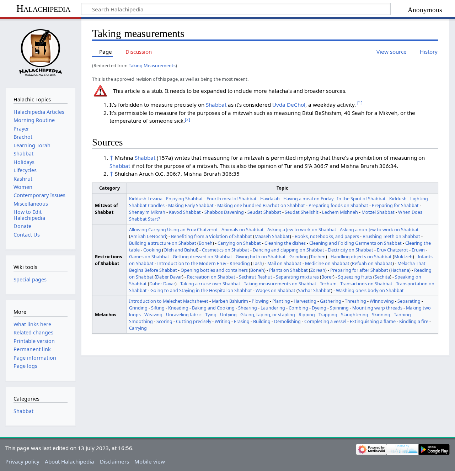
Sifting (158, 308)
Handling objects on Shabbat (361, 256)
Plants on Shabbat (288, 270)
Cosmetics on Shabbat (225, 250)
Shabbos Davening (224, 212)
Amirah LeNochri (148, 236)
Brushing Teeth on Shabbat (391, 236)
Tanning (402, 314)
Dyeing (319, 308)
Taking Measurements (152, 65)
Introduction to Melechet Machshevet (168, 301)
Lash (257, 263)
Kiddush (398, 198)
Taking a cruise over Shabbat (210, 283)
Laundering (273, 308)
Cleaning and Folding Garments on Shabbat (355, 243)
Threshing (355, 301)
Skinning (381, 314)
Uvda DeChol (288, 104)
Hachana (400, 270)
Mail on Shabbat (284, 263)
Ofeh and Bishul (180, 250)
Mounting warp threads (377, 308)
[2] (187, 119)
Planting (281, 301)
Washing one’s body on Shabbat (370, 290)
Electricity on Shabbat (350, 250)
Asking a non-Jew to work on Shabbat (379, 229)
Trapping (327, 314)
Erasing (242, 321)
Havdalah (270, 198)
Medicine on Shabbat (327, 263)
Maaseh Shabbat (272, 236)
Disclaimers (114, 461)
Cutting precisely (193, 321)
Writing (222, 321)
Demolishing (287, 321)
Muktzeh (403, 256)
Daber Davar (169, 277)
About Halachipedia (69, 461)
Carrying (138, 328)
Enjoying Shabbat (184, 198)
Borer (327, 277)
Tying (210, 314)
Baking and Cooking (213, 308)
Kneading (240, 263)
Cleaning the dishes (285, 243)
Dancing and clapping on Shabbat (288, 250)
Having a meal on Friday (308, 198)
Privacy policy (22, 461)
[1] (360, 103)
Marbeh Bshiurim (230, 301)
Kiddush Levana (145, 198)
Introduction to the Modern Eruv (191, 263)
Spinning (339, 308)
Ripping (307, 314)
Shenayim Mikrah (147, 212)
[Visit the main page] (40, 52)
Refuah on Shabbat (372, 263)
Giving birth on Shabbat (261, 256)
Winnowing (382, 301)
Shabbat (216, 104)
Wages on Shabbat (275, 290)
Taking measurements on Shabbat (280, 283)
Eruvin (418, 250)
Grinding (298, 256)
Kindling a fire (413, 321)
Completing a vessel (325, 321)
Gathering (330, 301)
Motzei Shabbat (378, 212)
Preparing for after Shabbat (359, 270)
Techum (328, 283)
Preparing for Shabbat (395, 205)
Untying (228, 314)
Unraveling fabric (184, 314)
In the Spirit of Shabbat (361, 198)
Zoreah (317, 270)
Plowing (260, 301)
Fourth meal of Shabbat (232, 198)
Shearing (247, 308)
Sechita (382, 277)
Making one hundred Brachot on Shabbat (261, 205)
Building (262, 321)
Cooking (152, 250)
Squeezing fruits (355, 277)
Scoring (164, 321)
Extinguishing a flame (373, 321)
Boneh (206, 243)
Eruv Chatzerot (392, 250)
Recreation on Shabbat (211, 277)
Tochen (318, 256)
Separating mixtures (297, 277)
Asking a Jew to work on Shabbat (301, 229)
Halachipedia (43, 8)
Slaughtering (354, 314)
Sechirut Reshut (255, 277)
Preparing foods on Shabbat (338, 205)
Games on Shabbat (149, 256)
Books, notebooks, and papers (327, 236)
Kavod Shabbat (185, 212)
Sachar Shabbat (314, 290)
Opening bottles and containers (214, 270)
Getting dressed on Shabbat (202, 256)
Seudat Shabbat (264, 212)
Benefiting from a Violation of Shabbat (211, 236)
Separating (409, 301)
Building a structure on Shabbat (162, 243)
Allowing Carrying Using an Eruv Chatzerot (173, 229)
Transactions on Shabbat (366, 283)
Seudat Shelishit (301, 212)
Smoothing (141, 321)
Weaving (153, 314)
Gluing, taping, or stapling (267, 314)
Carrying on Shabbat (239, 243)
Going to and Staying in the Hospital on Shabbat (201, 290)
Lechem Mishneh (340, 212)
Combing (298, 308)
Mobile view (149, 461)
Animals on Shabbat (242, 229)
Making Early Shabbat (191, 205)
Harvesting (305, 301)
